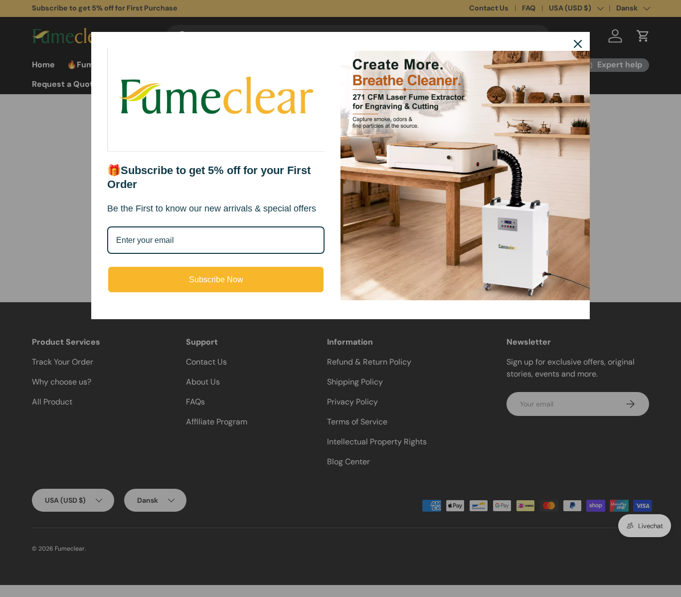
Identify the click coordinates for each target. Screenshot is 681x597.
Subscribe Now (216, 279)
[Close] (578, 44)
